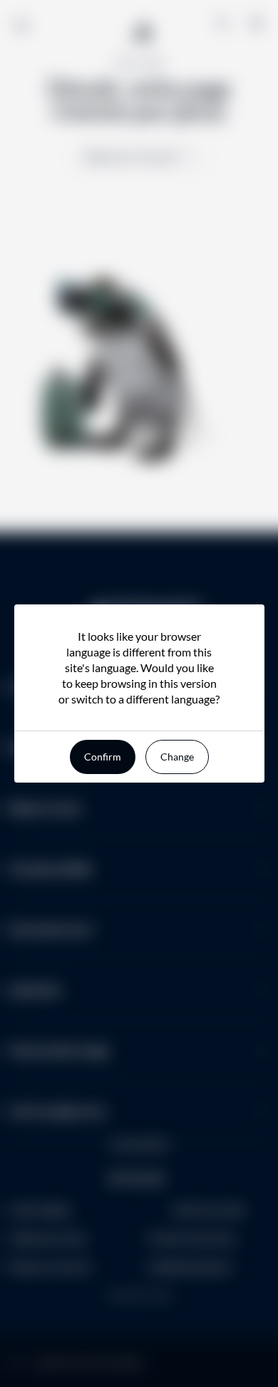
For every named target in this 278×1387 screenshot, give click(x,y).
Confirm (102, 757)
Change (177, 757)
